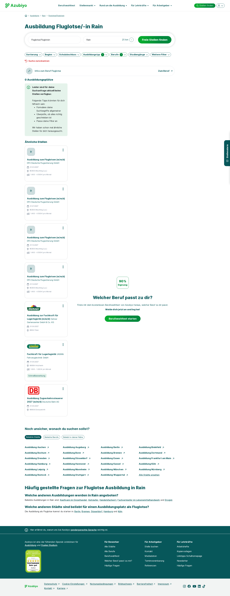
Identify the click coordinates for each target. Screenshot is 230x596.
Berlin (77, 511)
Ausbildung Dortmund (151, 452)
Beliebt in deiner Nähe (73, 437)
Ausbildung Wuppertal (113, 475)
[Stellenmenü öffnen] (63, 150)
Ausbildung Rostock (36, 475)
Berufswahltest (66, 5)
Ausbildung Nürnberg (150, 469)
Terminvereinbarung (154, 560)
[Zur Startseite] (16, 5)
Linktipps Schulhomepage (189, 556)
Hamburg (108, 511)
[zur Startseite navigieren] (26, 16)
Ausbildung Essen (110, 458)
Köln (120, 511)
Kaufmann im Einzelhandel (73, 500)
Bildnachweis (125, 584)
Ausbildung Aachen (35, 447)
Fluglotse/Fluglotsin (56, 16)
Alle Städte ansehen (149, 475)
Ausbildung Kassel (111, 463)
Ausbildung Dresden (36, 458)
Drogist (168, 500)
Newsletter (182, 560)
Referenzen (150, 565)
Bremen (86, 511)
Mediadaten (151, 556)
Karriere (61, 588)
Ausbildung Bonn (72, 452)
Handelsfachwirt (108, 500)
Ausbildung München (112, 469)
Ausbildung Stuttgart (74, 475)
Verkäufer (93, 500)
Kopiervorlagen (184, 551)
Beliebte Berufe (52, 437)
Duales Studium (49, 545)
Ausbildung (34, 16)
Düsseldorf (96, 511)
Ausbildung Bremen (111, 452)
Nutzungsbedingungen (101, 584)
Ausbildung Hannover (75, 463)
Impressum (163, 584)
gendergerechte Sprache (84, 529)
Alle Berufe (109, 551)
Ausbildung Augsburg (75, 447)
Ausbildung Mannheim (75, 469)
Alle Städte (109, 546)
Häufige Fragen (112, 565)
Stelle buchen (151, 546)
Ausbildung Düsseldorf (75, 458)
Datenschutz (50, 584)
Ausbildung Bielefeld (150, 447)
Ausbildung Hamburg (36, 463)
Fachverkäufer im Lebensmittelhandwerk (139, 500)
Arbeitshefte (183, 546)
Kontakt (149, 551)
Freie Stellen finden (154, 39)
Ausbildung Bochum (36, 452)
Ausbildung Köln (148, 463)
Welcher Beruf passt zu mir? (118, 560)
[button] (128, 39)
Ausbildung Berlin (110, 447)
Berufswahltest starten (123, 318)
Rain (44, 16)
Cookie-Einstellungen (73, 584)
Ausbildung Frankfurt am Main (155, 458)
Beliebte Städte (33, 437)
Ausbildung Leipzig (35, 469)
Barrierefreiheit (145, 584)
